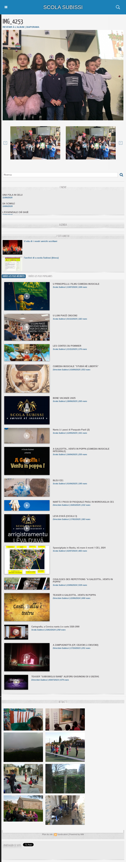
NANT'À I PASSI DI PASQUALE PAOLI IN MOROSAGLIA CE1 (83, 502)
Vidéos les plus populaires (40, 276)
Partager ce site (12, 845)
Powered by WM (76, 834)
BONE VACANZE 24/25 (64, 398)
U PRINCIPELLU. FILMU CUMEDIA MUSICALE (76, 284)
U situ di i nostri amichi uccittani (40, 241)
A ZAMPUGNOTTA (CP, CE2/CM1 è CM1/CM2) (75, 645)
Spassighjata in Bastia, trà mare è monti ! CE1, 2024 (79, 548)
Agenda (63, 225)
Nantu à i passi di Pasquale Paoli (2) (71, 429)
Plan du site (47, 834)
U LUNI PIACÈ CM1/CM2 (65, 315)
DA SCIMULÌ (8, 198)
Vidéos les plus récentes (14, 276)
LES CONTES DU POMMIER (67, 346)
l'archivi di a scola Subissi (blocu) (41, 258)
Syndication (62, 834)
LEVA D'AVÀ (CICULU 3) (65, 516)
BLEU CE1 (58, 480)
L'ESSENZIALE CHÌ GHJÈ (15, 207)
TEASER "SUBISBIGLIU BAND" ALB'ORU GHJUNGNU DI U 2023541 (65, 676)
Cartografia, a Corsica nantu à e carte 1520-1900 (55, 626)
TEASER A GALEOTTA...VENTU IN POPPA (74, 595)
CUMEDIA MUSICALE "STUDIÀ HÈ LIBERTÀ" (75, 366)
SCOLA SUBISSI (63, 7)
